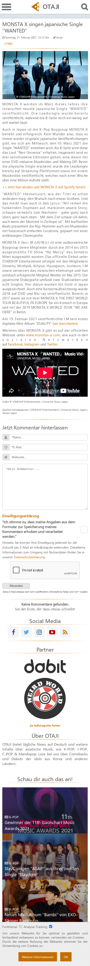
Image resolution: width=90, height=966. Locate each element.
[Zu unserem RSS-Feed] (65, 632)
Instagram (31, 344)
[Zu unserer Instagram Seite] (39, 632)
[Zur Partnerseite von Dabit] (45, 666)
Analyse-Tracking (35, 927)
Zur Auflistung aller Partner (45, 725)
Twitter (52, 344)
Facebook (15, 344)
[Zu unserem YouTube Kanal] (52, 632)
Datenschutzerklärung (29, 557)
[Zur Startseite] (45, 6)
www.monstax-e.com (43, 335)
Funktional (9, 927)
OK (66, 956)
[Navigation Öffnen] (6, 7)
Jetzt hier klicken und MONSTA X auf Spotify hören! (46, 187)
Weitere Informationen (38, 956)
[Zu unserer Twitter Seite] (26, 632)
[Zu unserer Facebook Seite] (13, 632)
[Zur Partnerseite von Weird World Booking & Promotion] (45, 698)
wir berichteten (65, 323)
